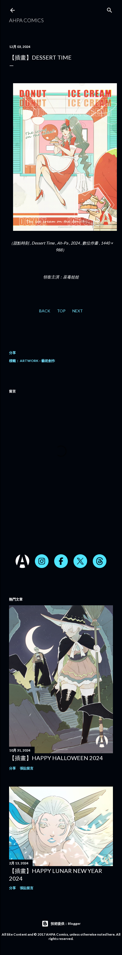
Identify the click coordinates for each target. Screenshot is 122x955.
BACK (44, 310)
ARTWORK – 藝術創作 (37, 361)
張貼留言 (26, 768)
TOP (61, 310)
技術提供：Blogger (66, 923)
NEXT (77, 310)
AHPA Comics (26, 20)
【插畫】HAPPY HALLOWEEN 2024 (56, 757)
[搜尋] (109, 9)
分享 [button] (12, 353)
